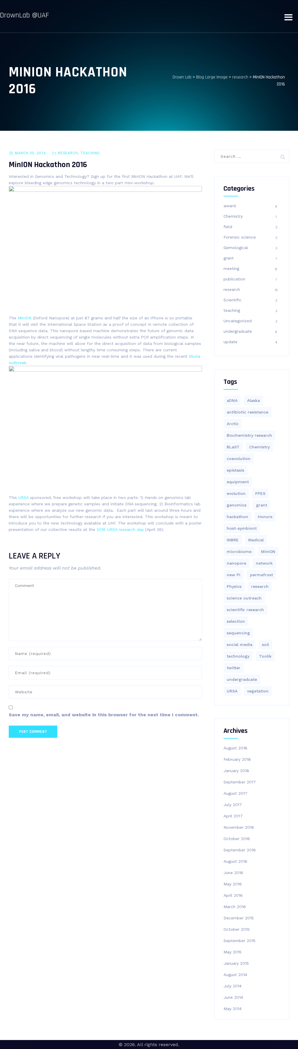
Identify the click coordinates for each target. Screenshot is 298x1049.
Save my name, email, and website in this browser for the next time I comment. (104, 714)
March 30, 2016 (30, 153)
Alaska (253, 400)
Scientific (233, 300)
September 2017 (240, 782)
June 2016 (233, 872)
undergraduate (238, 331)
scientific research (245, 609)
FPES (260, 493)
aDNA (232, 400)
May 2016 (233, 884)
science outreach (244, 598)
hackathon (237, 516)
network (264, 563)
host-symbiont (242, 528)
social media (239, 644)
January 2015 (236, 963)
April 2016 (233, 895)
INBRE (233, 540)
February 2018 (237, 759)
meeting (231, 268)
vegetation (258, 691)
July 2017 (233, 804)
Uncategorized (238, 320)
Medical (256, 540)
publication (234, 279)
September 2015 (240, 940)
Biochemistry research (249, 435)
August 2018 (235, 748)
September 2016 (240, 850)
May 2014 (233, 1008)
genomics (236, 505)
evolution (236, 493)
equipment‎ (238, 481)
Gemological (236, 247)
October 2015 (237, 929)
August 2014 (235, 974)
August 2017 (235, 793)
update (230, 341)
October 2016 (237, 838)
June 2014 (233, 997)
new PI (233, 574)
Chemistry (233, 216)
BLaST (233, 447)
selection (236, 621)
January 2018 (236, 770)
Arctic (233, 423)
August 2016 (235, 861)
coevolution (239, 458)
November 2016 (239, 827)
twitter (233, 667)
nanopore (236, 563)
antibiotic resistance (247, 412)
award (230, 205)
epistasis (235, 470)
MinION (268, 551)
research (68, 153)
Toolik (265, 656)
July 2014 (233, 986)
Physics (234, 586)
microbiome (239, 551)
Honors (265, 516)
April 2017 (233, 816)
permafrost (261, 574)
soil (265, 644)
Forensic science (240, 237)
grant (229, 258)
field (228, 226)
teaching (90, 153)
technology (238, 656)
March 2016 (235, 906)
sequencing (238, 633)
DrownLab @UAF (24, 15)
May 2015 (233, 952)
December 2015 (239, 918)
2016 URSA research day (120, 529)
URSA (24, 497)
